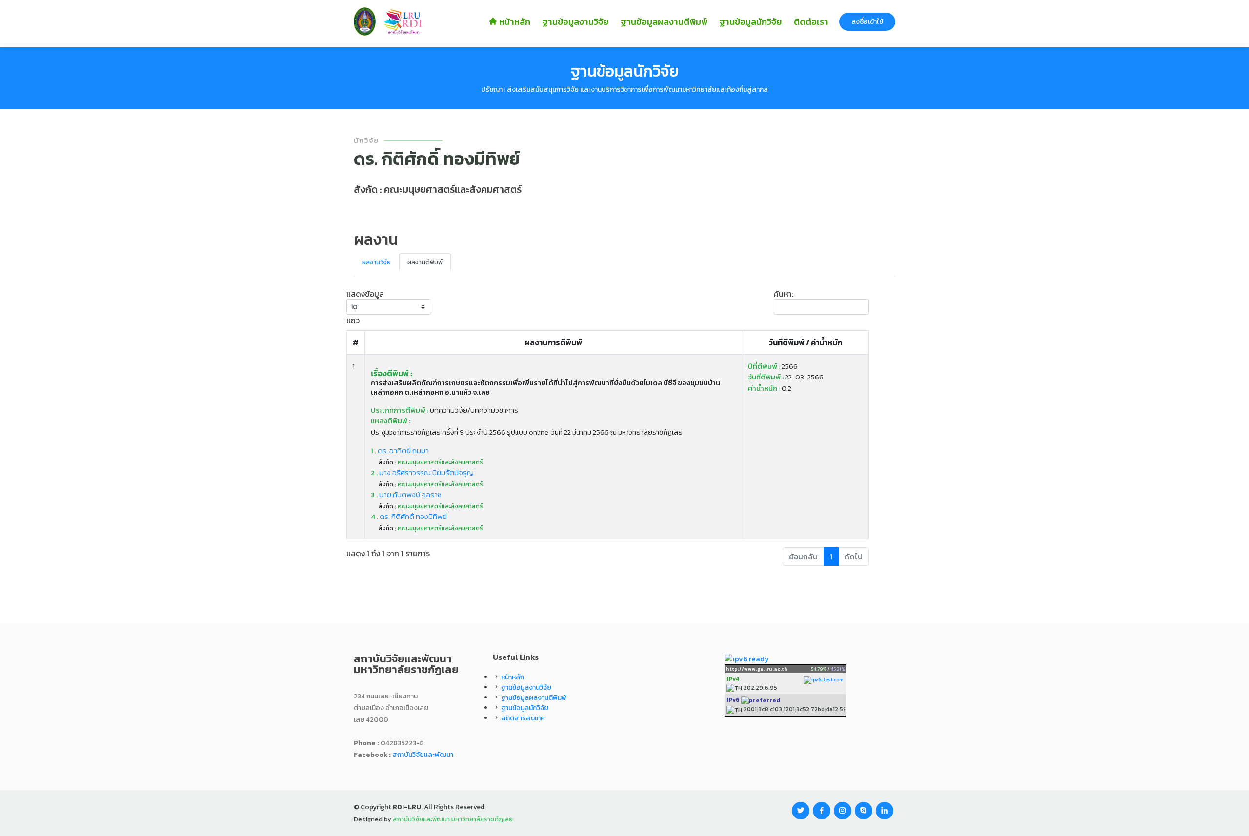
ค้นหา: (783, 293)
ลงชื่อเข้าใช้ (867, 22)
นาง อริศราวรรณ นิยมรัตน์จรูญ (422, 472)
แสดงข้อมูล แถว (365, 307)
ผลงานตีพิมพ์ (425, 262)
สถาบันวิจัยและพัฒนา (422, 755)
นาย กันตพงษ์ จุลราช (406, 494)
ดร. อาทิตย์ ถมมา (400, 450)
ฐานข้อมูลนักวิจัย (750, 21)
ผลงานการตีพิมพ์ (553, 342)
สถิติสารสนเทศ (523, 718)
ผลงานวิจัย (376, 262)
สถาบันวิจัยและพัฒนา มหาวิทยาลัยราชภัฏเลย (453, 819)
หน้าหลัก (513, 21)
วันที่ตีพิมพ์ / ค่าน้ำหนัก (805, 342)
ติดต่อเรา (811, 21)
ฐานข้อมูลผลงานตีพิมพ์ (664, 21)
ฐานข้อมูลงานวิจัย (575, 21)
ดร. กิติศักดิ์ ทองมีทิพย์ (409, 516)
